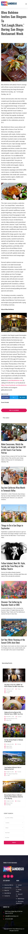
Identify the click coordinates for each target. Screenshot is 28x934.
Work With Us (7, 893)
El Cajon (8, 692)
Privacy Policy (18, 890)
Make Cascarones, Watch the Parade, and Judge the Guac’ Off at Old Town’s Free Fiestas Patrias (13, 448)
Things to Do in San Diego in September (12, 527)
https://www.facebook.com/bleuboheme (13, 385)
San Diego (8, 804)
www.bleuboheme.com (15, 380)
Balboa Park (8, 720)
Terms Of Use (19, 895)
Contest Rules (19, 886)
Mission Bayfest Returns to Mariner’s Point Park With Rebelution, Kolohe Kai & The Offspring (13, 796)
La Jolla (8, 775)
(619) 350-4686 (9, 919)
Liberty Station (9, 747)
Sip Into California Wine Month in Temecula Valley (13, 489)
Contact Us (7, 896)
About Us (6, 890)
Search (14, 842)
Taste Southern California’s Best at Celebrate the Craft (12, 768)
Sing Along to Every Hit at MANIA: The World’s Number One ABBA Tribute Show (13, 685)
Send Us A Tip (7, 887)
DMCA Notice (21, 898)
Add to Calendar (14, 410)
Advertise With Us (8, 885)
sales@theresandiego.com (11, 916)
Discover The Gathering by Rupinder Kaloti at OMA (11, 603)
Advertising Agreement (19, 902)
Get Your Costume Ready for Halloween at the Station (13, 740)
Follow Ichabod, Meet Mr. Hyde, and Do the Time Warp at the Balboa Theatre (13, 566)
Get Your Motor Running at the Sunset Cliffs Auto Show (13, 641)
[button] (14, 822)
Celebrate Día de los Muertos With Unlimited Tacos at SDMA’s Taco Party (13, 713)
